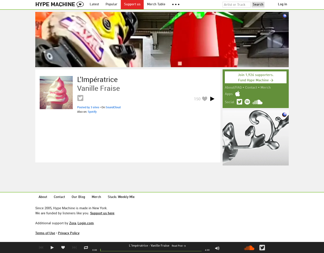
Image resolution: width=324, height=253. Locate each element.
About (43, 197)
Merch (266, 87)
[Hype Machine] (60, 4)
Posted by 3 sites (88, 107)
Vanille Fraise (160, 245)
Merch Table (156, 4)
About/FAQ (233, 87)
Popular (111, 4)
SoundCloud (113, 107)
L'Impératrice (138, 245)
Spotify (92, 112)
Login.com (86, 223)
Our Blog (78, 197)
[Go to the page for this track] (56, 92)
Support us (132, 4)
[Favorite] (205, 99)
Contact (251, 87)
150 (197, 99)
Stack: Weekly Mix (121, 197)
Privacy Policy (69, 233)
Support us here (102, 213)
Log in (282, 4)
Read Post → (179, 246)
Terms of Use (45, 233)
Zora (72, 223)
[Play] (212, 99)
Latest (94, 4)
